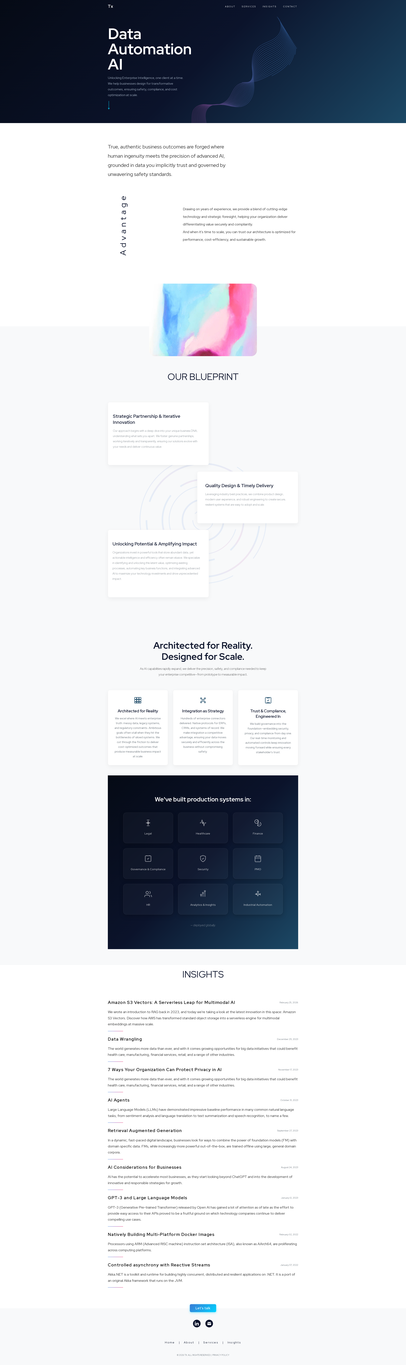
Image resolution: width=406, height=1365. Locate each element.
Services (249, 6)
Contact (290, 6)
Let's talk (203, 1308)
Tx (110, 6)
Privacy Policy (220, 1355)
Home (170, 1342)
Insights (269, 6)
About (230, 6)
